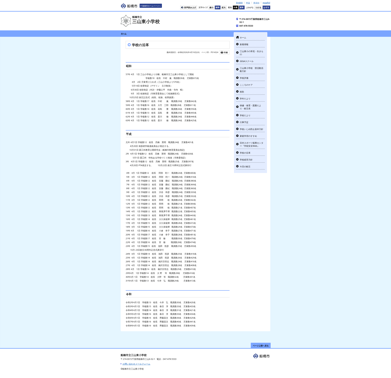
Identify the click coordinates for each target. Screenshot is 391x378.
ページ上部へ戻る (261, 345)
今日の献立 (245, 166)
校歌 (242, 91)
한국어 (256, 2)
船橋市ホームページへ (151, 6)
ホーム (123, 33)
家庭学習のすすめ (248, 135)
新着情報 (244, 44)
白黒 (236, 7)
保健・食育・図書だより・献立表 (250, 107)
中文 (248, 2)
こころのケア (246, 84)
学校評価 (244, 77)
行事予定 (244, 122)
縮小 (212, 7)
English (239, 2)
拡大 (224, 7)
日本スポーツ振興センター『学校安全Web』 (251, 144)
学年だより (245, 98)
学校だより (245, 115)
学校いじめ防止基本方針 (251, 129)
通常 (242, 7)
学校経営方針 (246, 159)
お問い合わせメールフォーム (136, 363)
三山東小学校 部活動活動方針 (251, 70)
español (266, 2)
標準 (218, 7)
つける (258, 7)
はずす (266, 7)
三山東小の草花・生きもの (251, 53)
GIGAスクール (247, 61)
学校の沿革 (245, 152)
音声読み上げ (190, 7)
